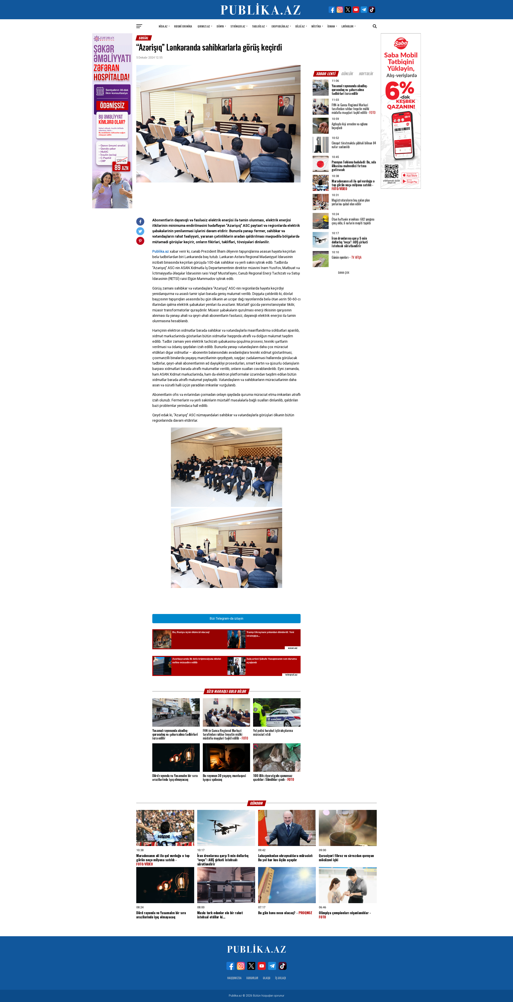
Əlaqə (266, 978)
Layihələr (347, 26)
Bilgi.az (300, 26)
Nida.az (163, 26)
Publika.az (160, 251)
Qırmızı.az (204, 26)
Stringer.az (237, 26)
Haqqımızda (234, 978)
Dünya (220, 26)
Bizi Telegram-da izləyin (226, 618)
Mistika (316, 26)
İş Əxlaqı (280, 978)
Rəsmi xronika (183, 26)
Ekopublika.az (280, 26)
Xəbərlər (252, 978)
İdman (331, 26)
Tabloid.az (258, 26)
